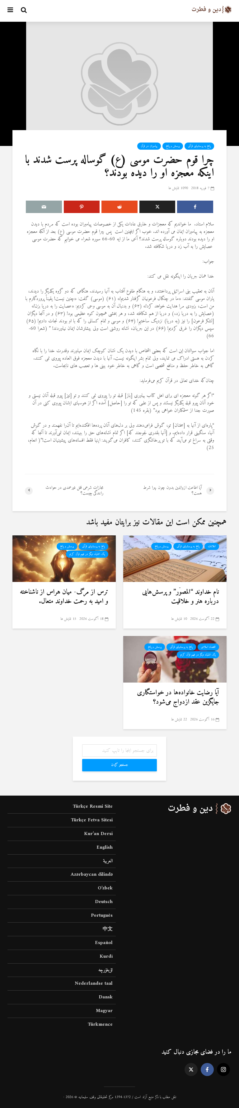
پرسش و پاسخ (173, 146)
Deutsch (104, 901)
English (104, 847)
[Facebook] (207, 1069)
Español (104, 942)
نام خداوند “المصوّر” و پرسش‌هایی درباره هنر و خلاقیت (180, 597)
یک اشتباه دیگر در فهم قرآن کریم (87, 554)
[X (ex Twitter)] (191, 1069)
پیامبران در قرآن (149, 146)
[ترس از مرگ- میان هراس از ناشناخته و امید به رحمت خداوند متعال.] (64, 558)
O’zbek (105, 888)
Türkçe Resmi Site (93, 807)
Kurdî (106, 956)
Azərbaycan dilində (92, 874)
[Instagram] (223, 1069)
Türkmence (100, 1024)
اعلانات (212, 546)
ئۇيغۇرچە (105, 970)
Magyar (104, 1010)
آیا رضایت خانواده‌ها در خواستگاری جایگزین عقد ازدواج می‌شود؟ (178, 697)
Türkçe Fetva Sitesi (92, 820)
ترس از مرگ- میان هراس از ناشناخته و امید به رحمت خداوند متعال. (64, 597)
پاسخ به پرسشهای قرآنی (199, 146)
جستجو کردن (119, 765)
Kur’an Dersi (98, 833)
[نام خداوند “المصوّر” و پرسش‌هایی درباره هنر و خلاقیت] (175, 558)
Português (102, 915)
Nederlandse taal (94, 983)
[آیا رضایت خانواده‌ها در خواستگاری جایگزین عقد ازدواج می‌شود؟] (175, 659)
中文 (108, 929)
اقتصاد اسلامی (208, 647)
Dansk (106, 997)
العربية (108, 861)
